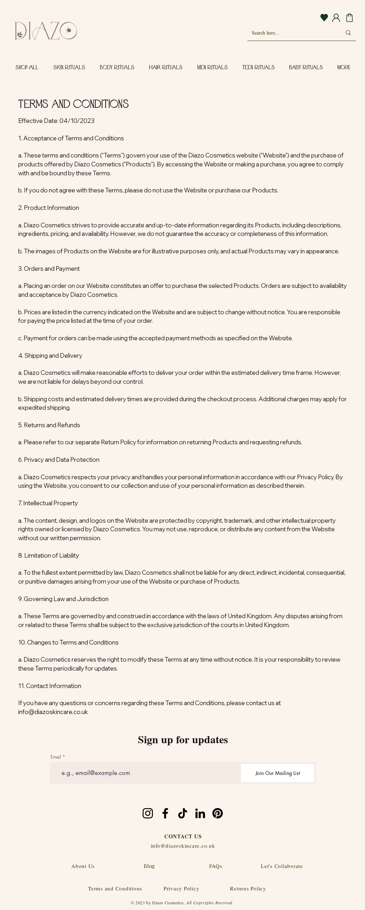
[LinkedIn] (200, 813)
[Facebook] (165, 813)
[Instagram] (148, 813)
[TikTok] (183, 813)
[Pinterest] (218, 813)
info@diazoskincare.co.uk (53, 711)
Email (56, 757)
